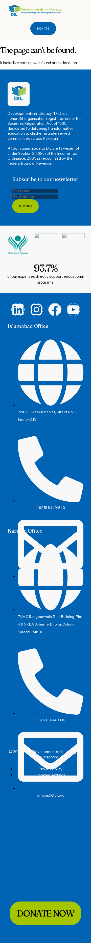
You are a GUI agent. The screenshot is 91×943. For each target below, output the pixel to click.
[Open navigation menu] (77, 11)
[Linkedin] (18, 309)
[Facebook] (54, 309)
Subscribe (25, 206)
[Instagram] (36, 309)
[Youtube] (73, 309)
